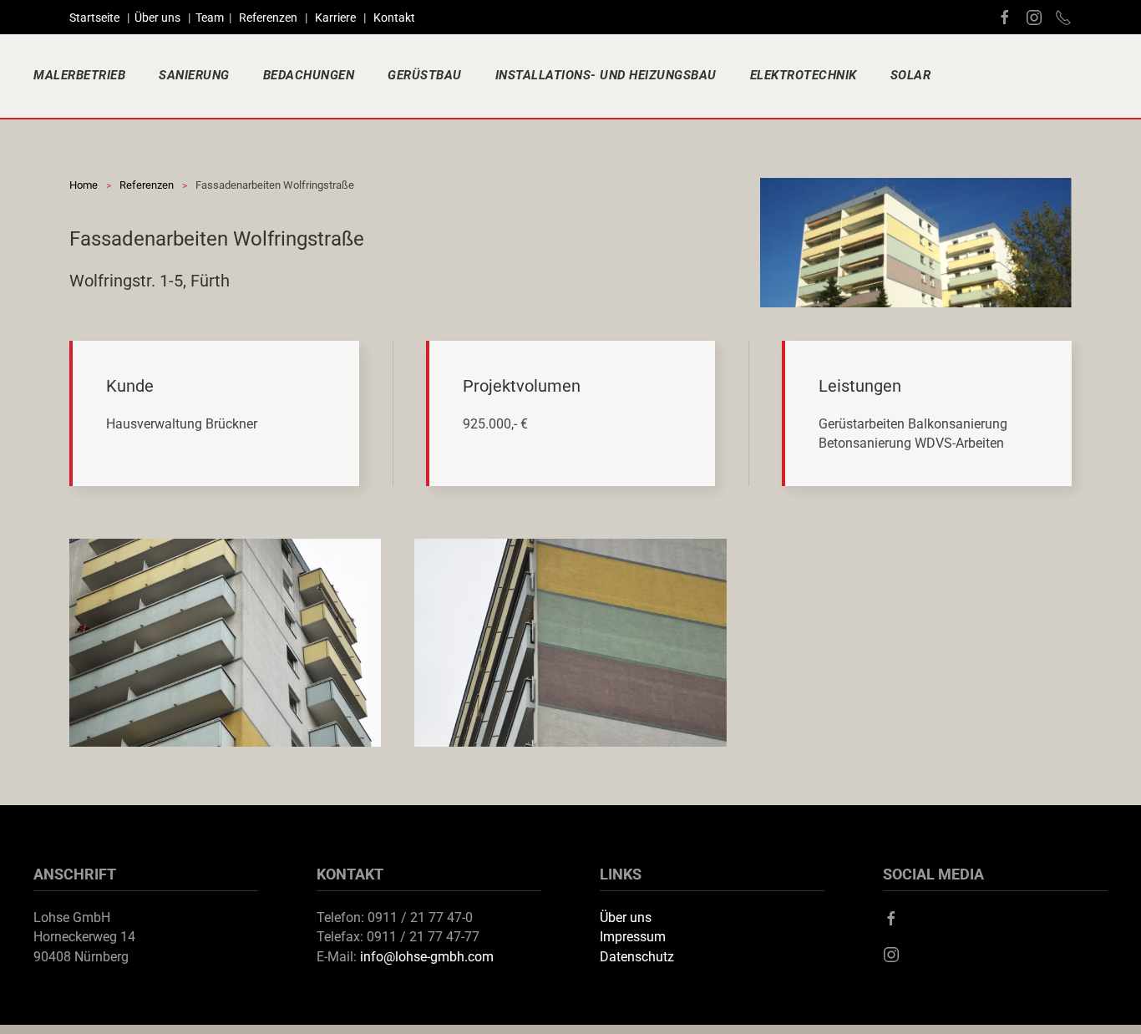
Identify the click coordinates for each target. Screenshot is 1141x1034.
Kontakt (394, 17)
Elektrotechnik (803, 75)
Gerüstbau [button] (425, 75)
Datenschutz (637, 957)
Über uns (158, 17)
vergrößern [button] (225, 643)
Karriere (335, 17)
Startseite (96, 17)
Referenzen (268, 17)
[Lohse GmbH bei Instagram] (1034, 16)
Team (209, 17)
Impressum (633, 937)
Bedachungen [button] (309, 75)
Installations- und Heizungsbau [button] (606, 75)
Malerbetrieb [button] (79, 75)
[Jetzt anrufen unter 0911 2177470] (1063, 16)
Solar (910, 75)
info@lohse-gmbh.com (427, 957)
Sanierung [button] (194, 75)
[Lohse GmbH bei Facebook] (1004, 16)
